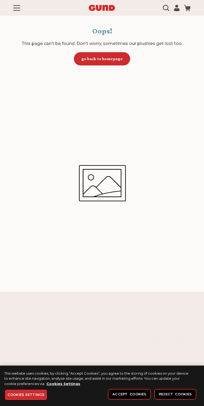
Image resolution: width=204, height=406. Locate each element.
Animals (24, 359)
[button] (17, 8)
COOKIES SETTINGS (25, 394)
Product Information (73, 352)
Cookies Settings (63, 384)
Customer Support (115, 348)
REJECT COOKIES (175, 394)
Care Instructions (73, 341)
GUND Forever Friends (31, 341)
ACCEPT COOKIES (129, 394)
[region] (102, 386)
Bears (22, 351)
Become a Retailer (124, 358)
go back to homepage (102, 58)
